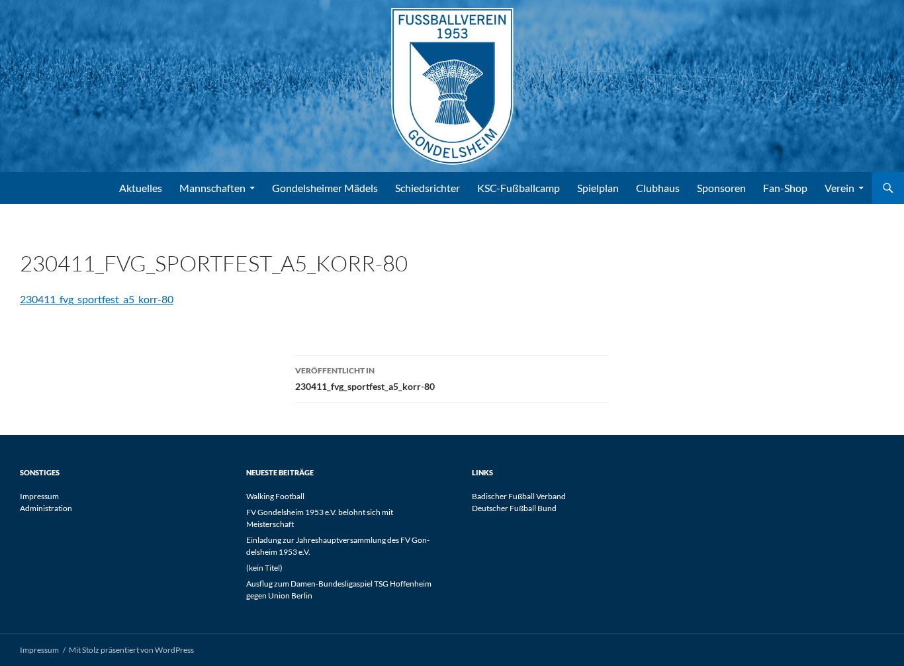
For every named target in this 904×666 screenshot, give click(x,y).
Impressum (39, 496)
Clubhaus (658, 187)
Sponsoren (721, 187)
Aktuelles (140, 187)
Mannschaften (212, 187)
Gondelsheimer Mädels (325, 187)
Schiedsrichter (427, 187)
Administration (46, 508)
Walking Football (275, 496)
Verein (839, 187)
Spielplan (598, 187)
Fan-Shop (785, 187)
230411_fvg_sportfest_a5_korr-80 (96, 299)
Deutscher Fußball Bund (514, 508)
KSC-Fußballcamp (518, 187)
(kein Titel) (264, 568)
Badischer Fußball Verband (519, 496)
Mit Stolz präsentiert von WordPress (131, 650)
